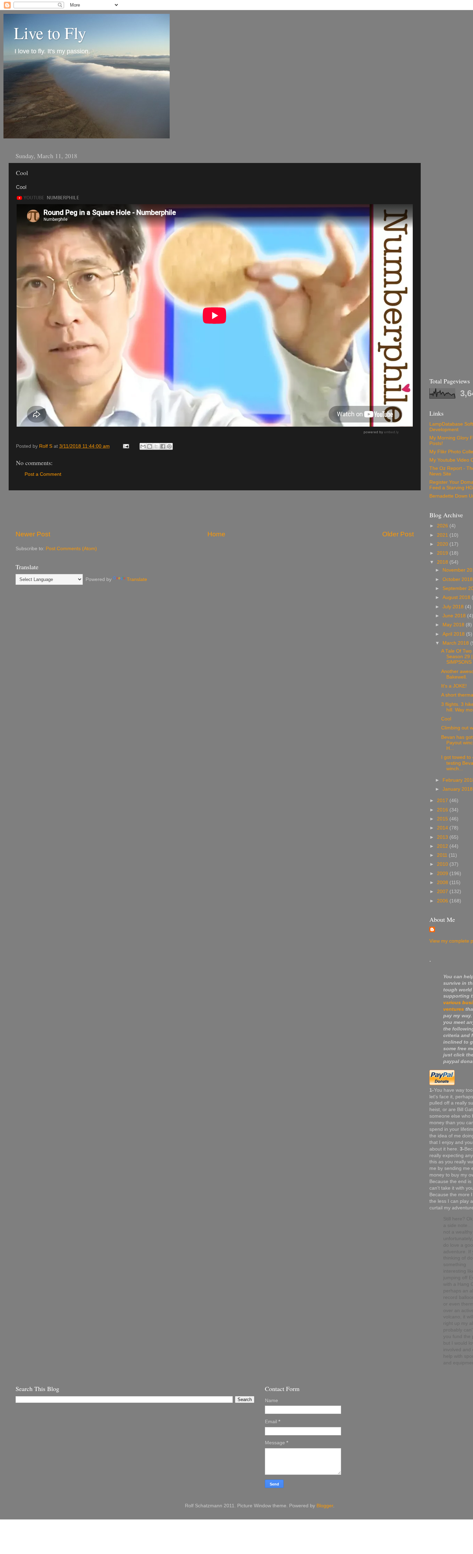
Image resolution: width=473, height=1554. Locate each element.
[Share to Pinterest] (169, 446)
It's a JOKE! (454, 686)
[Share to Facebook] (162, 446)
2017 (443, 800)
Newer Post (33, 534)
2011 (443, 855)
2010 (443, 864)
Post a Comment (43, 474)
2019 (443, 553)
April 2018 (454, 634)
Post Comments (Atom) (71, 548)
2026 (443, 525)
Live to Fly (50, 32)
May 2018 (454, 624)
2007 (443, 891)
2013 (443, 837)
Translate (137, 579)
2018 (443, 562)
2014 (443, 827)
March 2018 (456, 643)
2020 (443, 544)
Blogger (324, 1505)
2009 (443, 873)
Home (216, 534)
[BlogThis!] (149, 446)
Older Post (398, 534)
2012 (443, 846)
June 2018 (455, 615)
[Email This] (143, 446)
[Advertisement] (214, 510)
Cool (446, 718)
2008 (443, 882)
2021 (443, 535)
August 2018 (457, 597)
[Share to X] (156, 446)
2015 (443, 818)
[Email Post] (126, 446)
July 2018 (454, 606)
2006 (443, 900)
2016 (443, 809)
